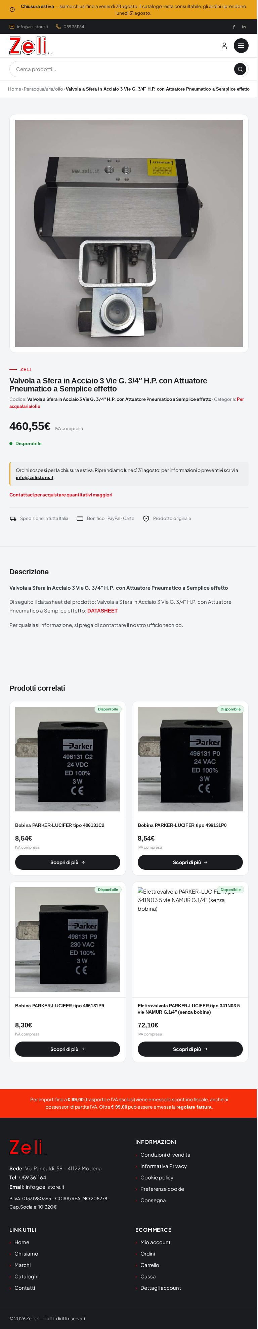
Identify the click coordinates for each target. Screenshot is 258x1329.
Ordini (147, 1253)
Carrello (149, 1265)
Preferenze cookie (162, 1188)
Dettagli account (160, 1287)
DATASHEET (102, 611)
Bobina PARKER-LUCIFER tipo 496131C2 (59, 825)
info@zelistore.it (32, 26)
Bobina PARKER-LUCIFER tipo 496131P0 (182, 825)
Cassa (148, 1276)
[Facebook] (234, 26)
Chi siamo (26, 1253)
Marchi (22, 1265)
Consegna (153, 1200)
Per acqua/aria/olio (43, 89)
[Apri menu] (241, 45)
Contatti (24, 1287)
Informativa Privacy (163, 1166)
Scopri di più (64, 862)
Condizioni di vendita (165, 1154)
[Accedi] (224, 45)
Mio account (155, 1242)
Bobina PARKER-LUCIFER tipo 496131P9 (59, 1005)
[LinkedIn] (244, 26)
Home (14, 89)
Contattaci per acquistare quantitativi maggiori (60, 494)
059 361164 (73, 26)
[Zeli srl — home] (30, 46)
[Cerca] (240, 69)
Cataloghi (26, 1276)
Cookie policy (156, 1177)
